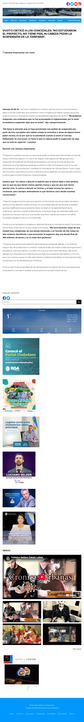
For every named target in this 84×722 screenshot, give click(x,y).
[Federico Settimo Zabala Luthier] (22, 611)
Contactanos (49, 705)
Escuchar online (74, 20)
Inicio (6, 20)
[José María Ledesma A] (62, 634)
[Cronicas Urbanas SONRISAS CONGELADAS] (22, 634)
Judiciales (23, 20)
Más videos (77, 649)
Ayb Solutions (53, 708)
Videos (59, 20)
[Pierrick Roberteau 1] (62, 611)
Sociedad (42, 20)
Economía (51, 20)
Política (14, 20)
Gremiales (32, 20)
